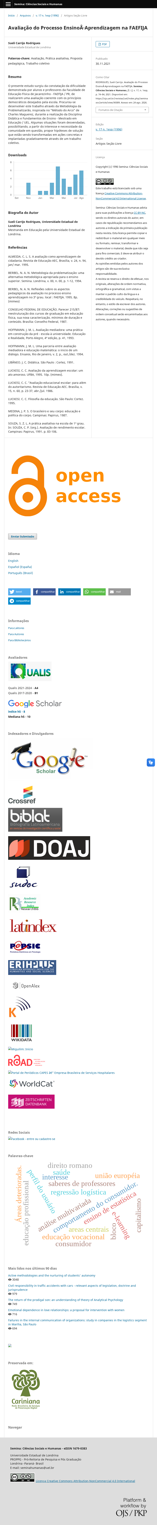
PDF (104, 44)
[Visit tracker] (9, 1346)
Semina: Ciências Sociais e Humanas (38, 4)
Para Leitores (16, 628)
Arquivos (25, 15)
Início (11, 15)
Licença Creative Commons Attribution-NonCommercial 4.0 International (85, 1481)
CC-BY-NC (139, 212)
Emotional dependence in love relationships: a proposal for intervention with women (66, 1310)
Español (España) (20, 567)
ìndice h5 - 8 (16, 711)
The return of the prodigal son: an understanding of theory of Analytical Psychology (65, 1300)
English (13, 561)
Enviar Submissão (22, 536)
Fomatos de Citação (111, 110)
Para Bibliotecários (19, 640)
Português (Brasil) (20, 573)
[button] (19, 591)
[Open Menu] (8, 4)
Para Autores (16, 634)
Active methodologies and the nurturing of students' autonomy (51, 1275)
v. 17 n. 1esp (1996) (47, 15)
